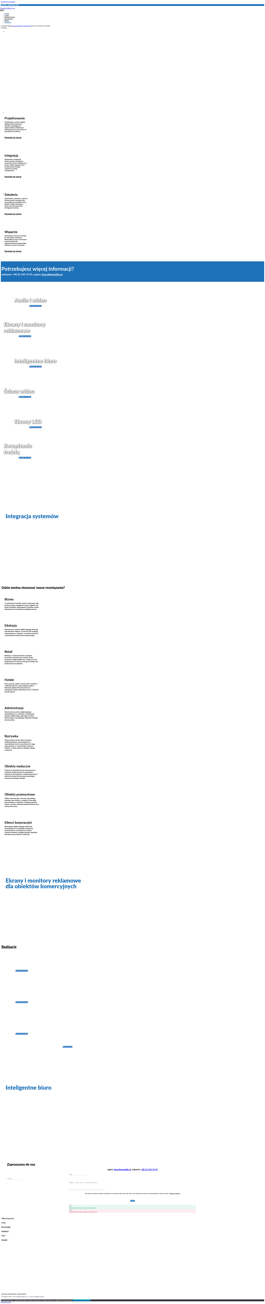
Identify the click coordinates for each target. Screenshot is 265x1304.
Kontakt (4, 1240)
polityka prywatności (174, 1193)
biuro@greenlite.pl (52, 274)
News (3, 1235)
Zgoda (75, 1300)
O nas (3, 1222)
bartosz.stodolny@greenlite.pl (21, 26)
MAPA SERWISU (21, 1294)
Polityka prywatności (84, 1300)
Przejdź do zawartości (8, 2)
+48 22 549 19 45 (13, 5)
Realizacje (8, 947)
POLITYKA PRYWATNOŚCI (8, 1294)
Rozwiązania (5, 1227)
